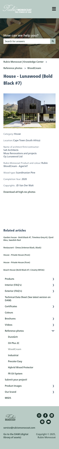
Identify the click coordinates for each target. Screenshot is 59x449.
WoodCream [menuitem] (14, 349)
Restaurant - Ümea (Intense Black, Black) (22, 247)
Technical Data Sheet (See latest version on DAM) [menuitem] (28, 298)
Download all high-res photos (19, 191)
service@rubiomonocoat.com (19, 427)
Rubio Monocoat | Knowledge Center (23, 61)
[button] (53, 279)
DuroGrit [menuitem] (13, 336)
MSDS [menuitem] (8, 397)
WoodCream (34, 68)
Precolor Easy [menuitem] (15, 361)
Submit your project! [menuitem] (16, 379)
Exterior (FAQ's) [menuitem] (13, 290)
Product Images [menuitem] (13, 385)
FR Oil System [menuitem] (15, 373)
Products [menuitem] (9, 278)
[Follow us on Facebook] (45, 415)
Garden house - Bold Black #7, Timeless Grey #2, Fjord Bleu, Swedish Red (28, 239)
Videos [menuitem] (8, 324)
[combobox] (26, 41)
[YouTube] (48, 421)
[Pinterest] (42, 421)
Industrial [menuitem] (13, 355)
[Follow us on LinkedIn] (51, 415)
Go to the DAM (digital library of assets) (15, 435)
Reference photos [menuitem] (14, 330)
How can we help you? (20, 35)
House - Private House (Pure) (16, 254)
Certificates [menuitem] (11, 306)
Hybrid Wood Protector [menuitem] (20, 367)
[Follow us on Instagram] (39, 415)
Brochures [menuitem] (10, 318)
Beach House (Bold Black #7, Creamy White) (23, 269)
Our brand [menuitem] (10, 391)
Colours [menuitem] (9, 312)
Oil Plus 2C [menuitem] (13, 342)
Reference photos (12, 68)
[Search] (53, 41)
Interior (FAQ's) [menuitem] (13, 284)
